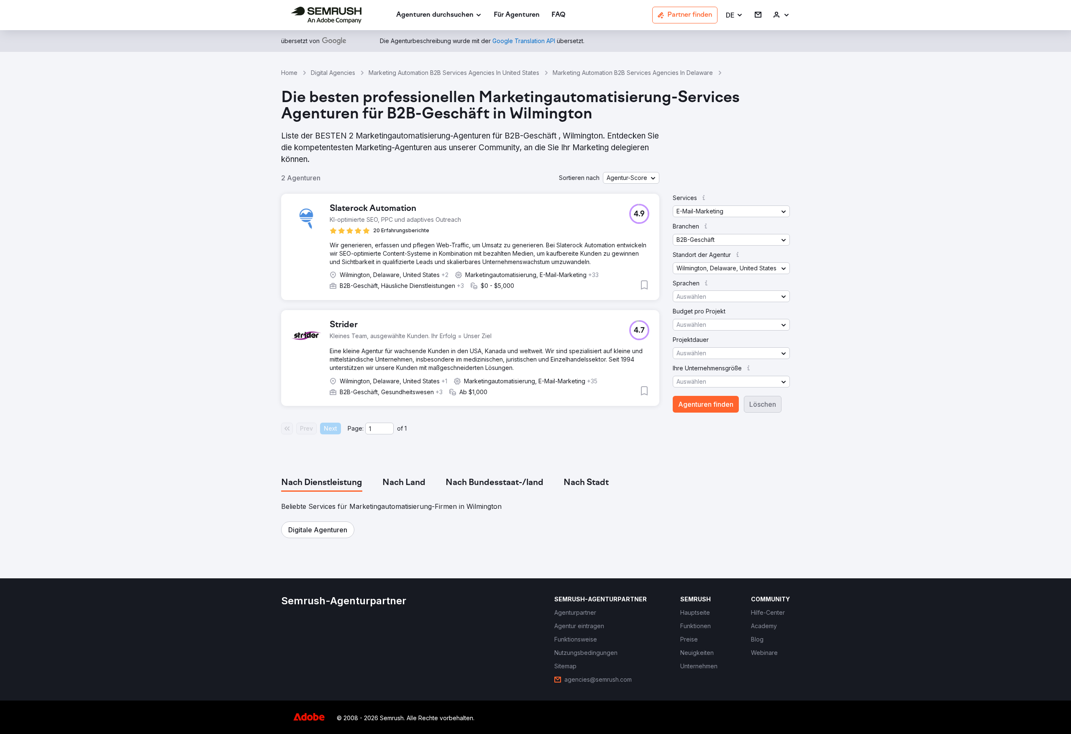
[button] (734, 15)
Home (289, 72)
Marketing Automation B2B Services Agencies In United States (454, 72)
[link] (517, 15)
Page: (356, 428)
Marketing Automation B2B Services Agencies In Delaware (633, 72)
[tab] (321, 483)
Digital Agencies (333, 72)
